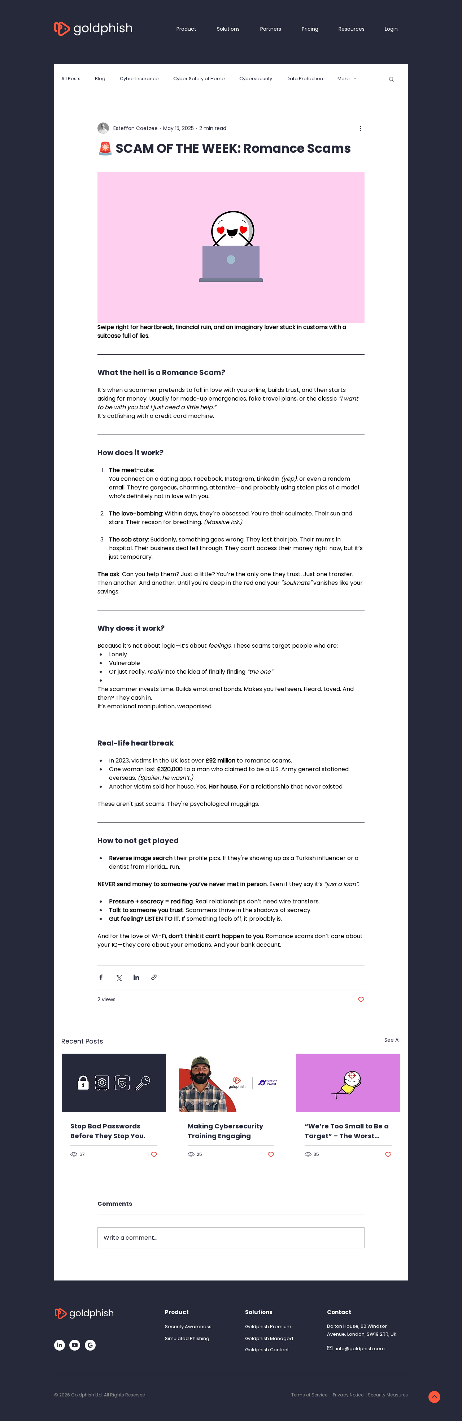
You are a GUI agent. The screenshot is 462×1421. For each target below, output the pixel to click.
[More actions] (360, 128)
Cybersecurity (255, 78)
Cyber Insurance (139, 78)
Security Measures (388, 1395)
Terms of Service (309, 1395)
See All (392, 1040)
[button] (391, 79)
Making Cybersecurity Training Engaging (225, 1131)
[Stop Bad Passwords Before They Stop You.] (114, 1083)
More (343, 78)
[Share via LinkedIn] (136, 977)
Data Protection (305, 78)
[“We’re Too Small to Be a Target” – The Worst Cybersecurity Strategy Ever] (348, 1083)
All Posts (70, 78)
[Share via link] (154, 977)
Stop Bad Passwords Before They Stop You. (107, 1131)
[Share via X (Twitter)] (118, 977)
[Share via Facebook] (100, 977)
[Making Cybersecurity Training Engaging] (231, 1083)
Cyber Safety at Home (199, 78)
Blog (100, 78)
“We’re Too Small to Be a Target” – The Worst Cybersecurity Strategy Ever (347, 1131)
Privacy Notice (348, 1395)
